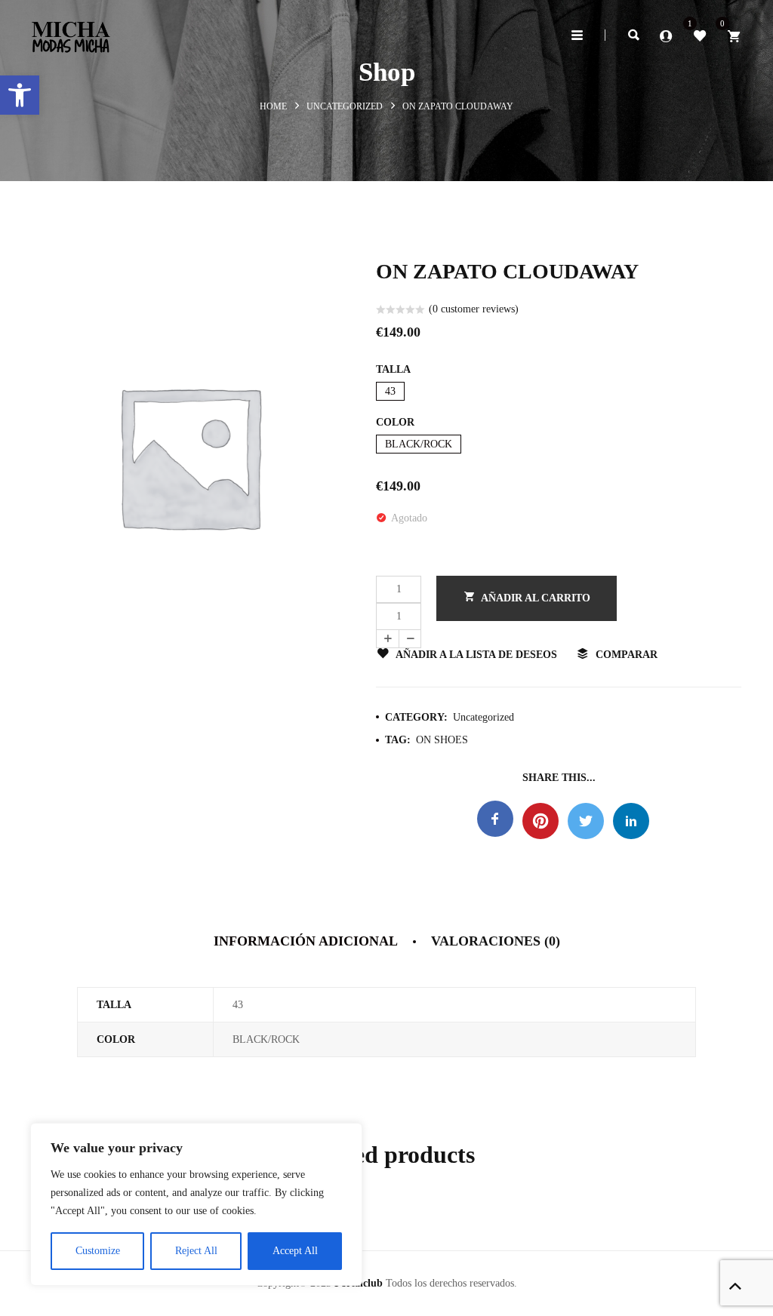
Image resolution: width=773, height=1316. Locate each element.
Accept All (295, 1250)
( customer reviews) (474, 309)
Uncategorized (344, 106)
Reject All (196, 1250)
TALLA (393, 369)
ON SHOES (442, 740)
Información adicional (306, 941)
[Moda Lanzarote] (71, 32)
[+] (387, 638)
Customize (97, 1250)
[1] (699, 34)
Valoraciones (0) (495, 941)
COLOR (395, 422)
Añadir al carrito (535, 598)
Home (273, 106)
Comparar (627, 654)
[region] (196, 1204)
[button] (19, 95)
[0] (733, 34)
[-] (410, 638)
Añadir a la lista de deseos (476, 654)
